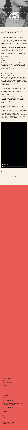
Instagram (5, 391)
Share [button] (3, 171)
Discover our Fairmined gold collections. (11, 120)
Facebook (5, 395)
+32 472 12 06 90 (13, 404)
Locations (5, 384)
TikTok (4, 397)
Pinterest (5, 393)
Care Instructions (8, 382)
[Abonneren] (23, 411)
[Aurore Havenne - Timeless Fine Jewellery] (14, 2)
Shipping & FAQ (6, 380)
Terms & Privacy (7, 378)
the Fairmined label (9, 73)
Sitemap (5, 385)
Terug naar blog (14, 176)
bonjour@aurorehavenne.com (14, 403)
